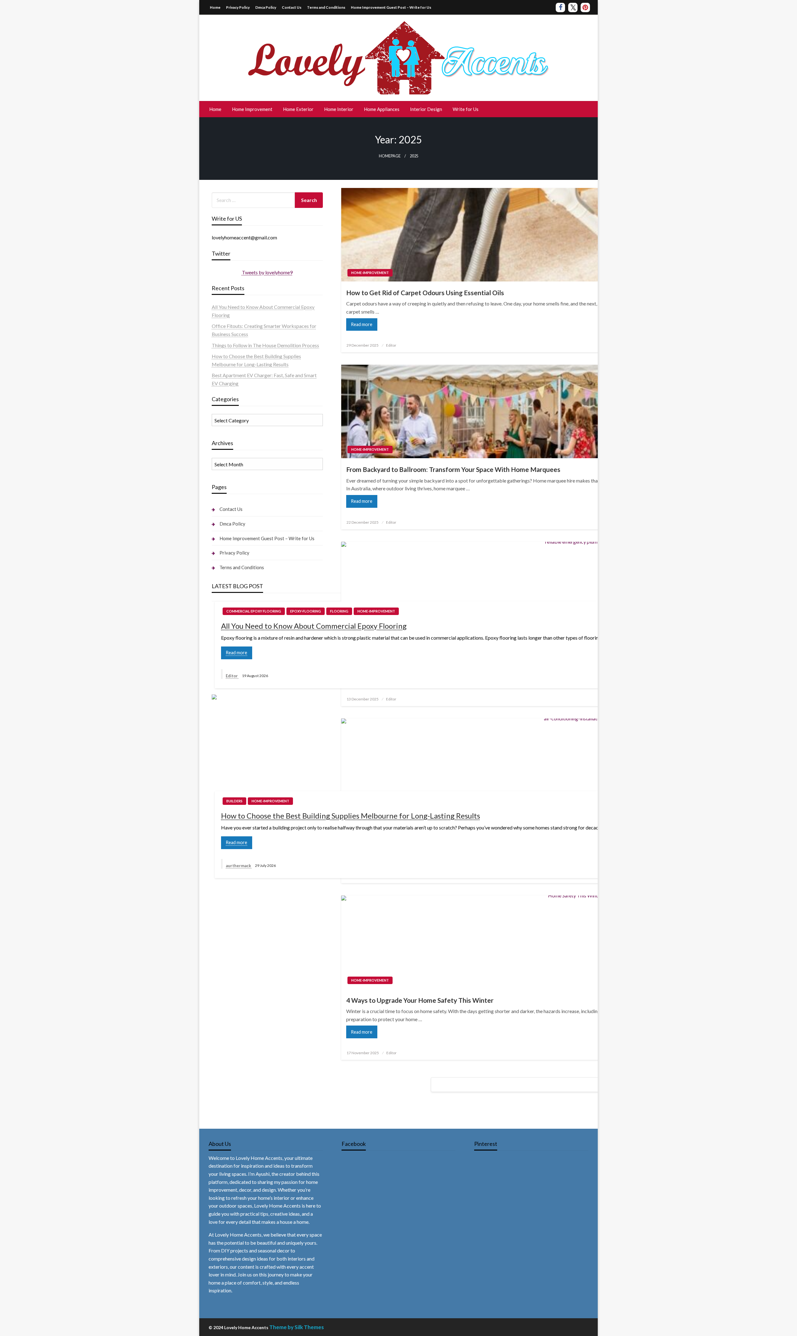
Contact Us (291, 7)
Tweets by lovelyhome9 (267, 272)
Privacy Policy (238, 7)
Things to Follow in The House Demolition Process (265, 345)
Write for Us (466, 109)
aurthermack (239, 865)
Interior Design (426, 109)
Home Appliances (381, 109)
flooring (339, 611)
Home (215, 7)
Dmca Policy (265, 7)
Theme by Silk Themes (296, 1327)
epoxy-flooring (305, 611)
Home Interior (338, 109)
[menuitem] (215, 109)
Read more (361, 324)
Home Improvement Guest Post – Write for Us (391, 7)
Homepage (390, 156)
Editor (391, 345)
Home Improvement (252, 109)
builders (234, 801)
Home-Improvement (370, 273)
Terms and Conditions (326, 7)
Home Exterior (298, 109)
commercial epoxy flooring (253, 611)
